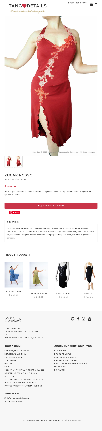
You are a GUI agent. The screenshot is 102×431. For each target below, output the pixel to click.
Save (16, 212)
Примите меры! (63, 354)
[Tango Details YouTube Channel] (90, 318)
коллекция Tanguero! (17, 351)
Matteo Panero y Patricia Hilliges (23, 386)
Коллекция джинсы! (16, 354)
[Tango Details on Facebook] (78, 318)
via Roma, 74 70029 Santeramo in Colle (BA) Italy (21, 331)
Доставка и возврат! (66, 357)
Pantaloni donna (14, 357)
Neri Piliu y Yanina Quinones (20, 383)
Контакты (59, 370)
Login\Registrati (77, 3)
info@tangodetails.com (18, 398)
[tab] (13, 222)
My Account (60, 367)
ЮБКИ (7, 367)
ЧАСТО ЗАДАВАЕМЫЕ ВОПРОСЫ (71, 364)
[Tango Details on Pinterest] (73, 318)
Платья (9, 364)
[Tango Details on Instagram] (84, 318)
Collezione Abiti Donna (15, 179)
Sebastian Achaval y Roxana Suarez (24, 370)
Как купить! (60, 351)
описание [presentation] (13, 222)
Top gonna (10, 360)
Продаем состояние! (66, 360)
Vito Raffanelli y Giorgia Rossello (24, 380)
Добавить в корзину (52, 206)
